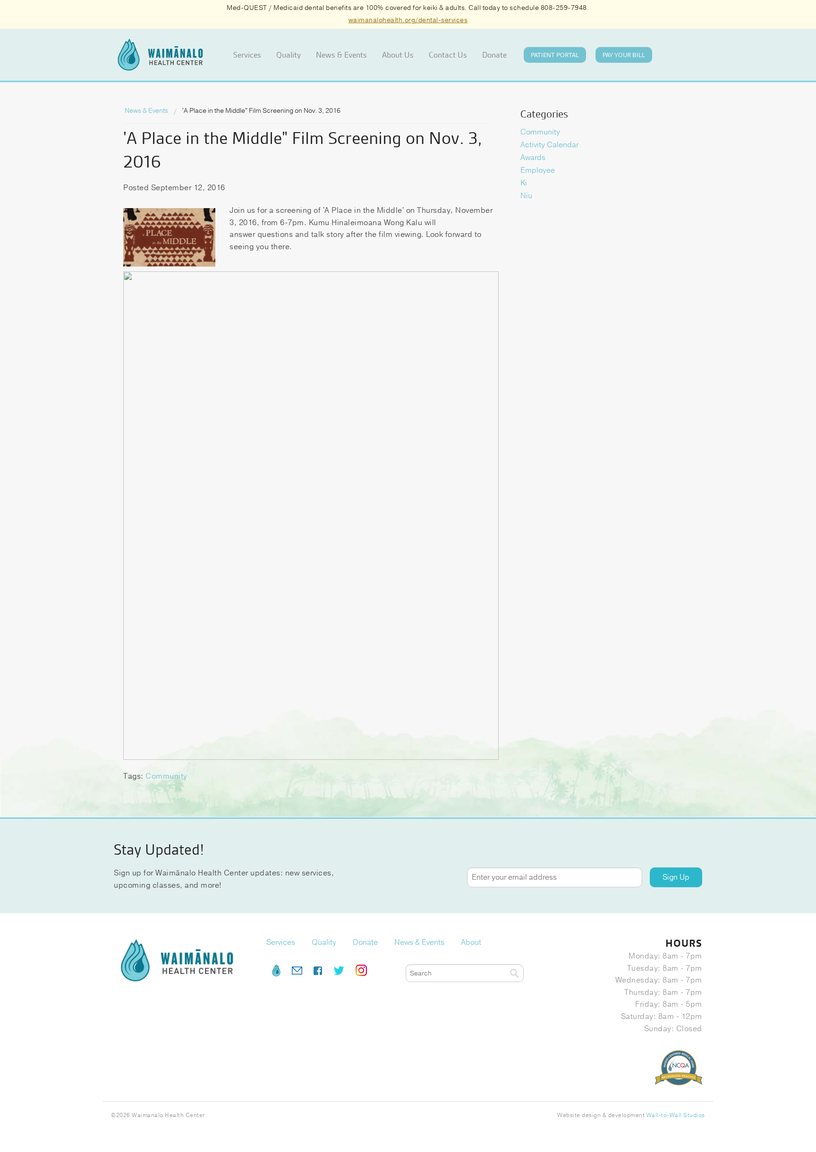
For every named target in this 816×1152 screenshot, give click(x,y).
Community (166, 776)
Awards (532, 157)
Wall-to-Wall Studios (675, 1115)
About (471, 942)
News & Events (341, 55)
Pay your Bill (624, 54)
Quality (288, 55)
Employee (537, 170)
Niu (526, 196)
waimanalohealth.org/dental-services (408, 20)
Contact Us (448, 55)
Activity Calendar (549, 145)
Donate (494, 55)
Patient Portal (555, 54)
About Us (398, 55)
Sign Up (676, 877)
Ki (523, 183)
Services (247, 55)
